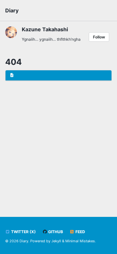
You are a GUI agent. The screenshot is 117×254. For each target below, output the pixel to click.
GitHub (55, 231)
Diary (12, 10)
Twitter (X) (23, 231)
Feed (79, 231)
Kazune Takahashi (45, 29)
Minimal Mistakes (80, 241)
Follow (99, 37)
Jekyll (56, 241)
